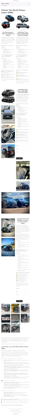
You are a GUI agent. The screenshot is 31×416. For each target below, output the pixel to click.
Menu (29, 4)
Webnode (20, 411)
